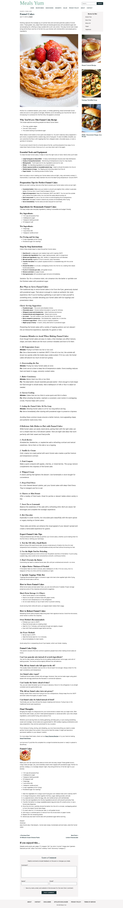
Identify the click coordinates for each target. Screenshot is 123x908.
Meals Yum (32, 3)
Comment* (24, 865)
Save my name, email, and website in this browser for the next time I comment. (49, 888)
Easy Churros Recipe (51, 736)
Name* (23, 881)
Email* (52, 881)
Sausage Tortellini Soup (89, 100)
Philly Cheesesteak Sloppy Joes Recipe (92, 135)
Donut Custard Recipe (89, 65)
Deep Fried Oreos (25, 738)
